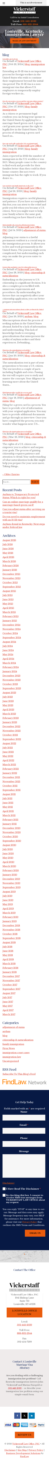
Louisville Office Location (24, 1312)
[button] (4, 3)
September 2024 (11, 637)
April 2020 (8, 862)
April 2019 (8, 908)
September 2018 (11, 938)
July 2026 (7, 544)
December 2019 (11, 879)
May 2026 (7, 553)
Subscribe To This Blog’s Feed (19, 1074)
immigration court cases (15, 1052)
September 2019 (11, 887)
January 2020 (9, 874)
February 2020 (10, 870)
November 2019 (11, 883)
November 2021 (11, 781)
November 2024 (11, 629)
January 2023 (9, 722)
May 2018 (7, 955)
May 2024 (7, 654)
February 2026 (10, 565)
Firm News (8, 1048)
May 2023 (7, 705)
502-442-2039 (28, 21)
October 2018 (9, 934)
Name (23, 1112)
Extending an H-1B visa (10, 59)
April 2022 (8, 760)
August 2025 (9, 591)
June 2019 (7, 900)
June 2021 (7, 802)
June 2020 (8, 853)
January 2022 (9, 773)
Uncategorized (10, 1061)
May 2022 (7, 756)
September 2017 (11, 989)
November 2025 (11, 578)
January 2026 (9, 570)
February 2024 (10, 667)
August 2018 (9, 942)
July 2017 (7, 997)
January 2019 (9, 921)
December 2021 (11, 777)
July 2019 (7, 896)
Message (24, 1151)
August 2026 (9, 540)
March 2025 (9, 612)
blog (27, 64)
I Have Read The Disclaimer (23, 1189)
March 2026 (9, 561)
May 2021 (7, 807)
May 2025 (7, 603)
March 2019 (9, 913)
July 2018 (7, 946)
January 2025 (9, 620)
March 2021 (9, 815)
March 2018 (9, 963)
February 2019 (10, 917)
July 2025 (7, 595)
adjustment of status (34, 230)
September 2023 (11, 688)
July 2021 (7, 798)
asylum (28, 316)
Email (24, 1125)
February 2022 (10, 769)
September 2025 (11, 587)
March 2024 (9, 663)
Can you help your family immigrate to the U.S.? (18, 186)
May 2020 (7, 857)
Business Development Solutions (23, 1453)
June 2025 (8, 599)
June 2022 (8, 752)
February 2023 (10, 718)
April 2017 (8, 1010)
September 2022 (11, 739)
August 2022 (9, 743)
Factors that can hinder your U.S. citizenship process (19, 267)
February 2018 (10, 968)
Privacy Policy (29, 1222)
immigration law (11, 1057)
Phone (24, 1138)
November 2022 (11, 730)
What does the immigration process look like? (17, 431)
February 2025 (10, 616)
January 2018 (9, 972)
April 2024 (8, 658)
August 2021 (9, 794)
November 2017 (11, 980)
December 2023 (11, 675)
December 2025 (11, 574)
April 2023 (8, 709)
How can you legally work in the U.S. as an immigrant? (20, 143)
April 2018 (8, 959)
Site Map (22, 1450)
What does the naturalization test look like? (16, 350)
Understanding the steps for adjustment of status (18, 225)
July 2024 (7, 646)
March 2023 (9, 714)
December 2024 (11, 625)
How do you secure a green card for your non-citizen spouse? (22, 101)
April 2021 (8, 811)
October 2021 (9, 786)
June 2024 (8, 650)
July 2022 (7, 747)
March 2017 (8, 1014)
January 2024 (9, 671)
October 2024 (10, 633)
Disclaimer (8, 1183)
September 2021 (11, 790)
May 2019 (7, 904)
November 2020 (11, 832)
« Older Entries (11, 474)
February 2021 (10, 819)
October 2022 (10, 735)
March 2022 (9, 764)
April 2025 (8, 608)
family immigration (13, 1044)
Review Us (24, 1435)
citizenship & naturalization (17, 1040)
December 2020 (11, 828)
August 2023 (9, 692)
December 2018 (11, 925)
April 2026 (8, 557)
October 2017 (9, 985)
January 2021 (9, 824)
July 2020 (7, 849)
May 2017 (7, 1006)
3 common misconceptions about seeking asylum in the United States (23, 310)
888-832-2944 (30, 24)
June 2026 (8, 548)
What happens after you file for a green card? (17, 392)
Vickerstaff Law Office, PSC (26, 1444)
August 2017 (8, 993)
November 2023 (11, 680)
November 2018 (11, 929)
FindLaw (24, 1456)
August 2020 (9, 845)
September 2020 (11, 841)
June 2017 (7, 1001)
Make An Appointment (24, 41)
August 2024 (9, 642)
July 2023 (7, 697)
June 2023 (8, 701)
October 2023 (10, 684)
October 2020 (10, 836)
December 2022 (11, 726)
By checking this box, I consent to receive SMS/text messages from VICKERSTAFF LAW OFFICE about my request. (25, 1199)
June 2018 (7, 951)
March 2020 (9, 866)
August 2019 (9, 891)
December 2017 (11, 976)
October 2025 (10, 582)
